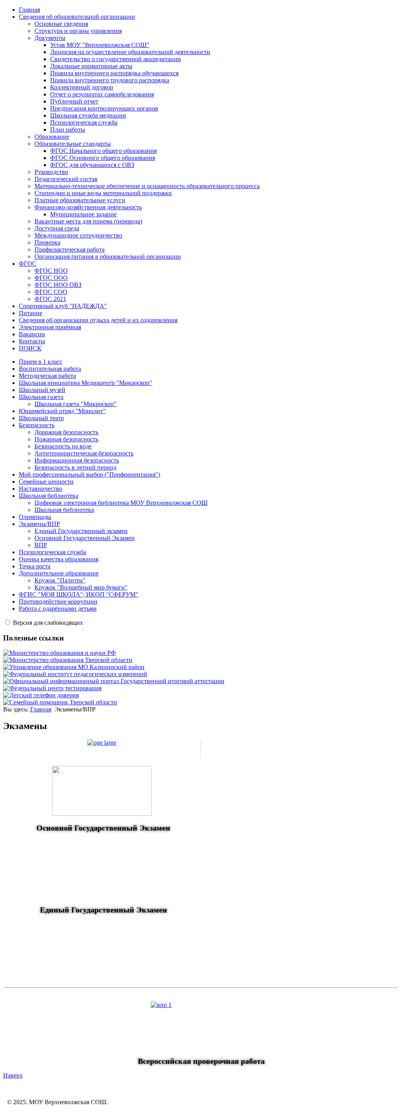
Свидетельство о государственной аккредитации (115, 59)
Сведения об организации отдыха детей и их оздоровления (98, 320)
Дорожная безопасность (66, 432)
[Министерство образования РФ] (59, 652)
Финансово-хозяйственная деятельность (88, 207)
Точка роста (35, 566)
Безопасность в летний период (75, 467)
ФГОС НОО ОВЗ (57, 284)
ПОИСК (30, 348)
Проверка (47, 242)
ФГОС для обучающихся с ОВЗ (92, 164)
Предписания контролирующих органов (104, 108)
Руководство (51, 172)
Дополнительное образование (59, 573)
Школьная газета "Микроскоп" (75, 404)
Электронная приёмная (50, 327)
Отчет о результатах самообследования (102, 94)
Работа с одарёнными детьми (58, 608)
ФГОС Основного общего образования (102, 157)
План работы (67, 129)
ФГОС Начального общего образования (103, 150)
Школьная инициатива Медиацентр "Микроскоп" (85, 382)
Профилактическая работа (69, 249)
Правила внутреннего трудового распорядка (109, 80)
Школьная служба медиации (88, 115)
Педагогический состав (66, 179)
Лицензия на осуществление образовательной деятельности (130, 52)
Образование (51, 136)
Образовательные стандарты (72, 143)
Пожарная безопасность (66, 439)
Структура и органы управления (78, 30)
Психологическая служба (83, 122)
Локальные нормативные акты (91, 66)
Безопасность (36, 425)
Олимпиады (35, 516)
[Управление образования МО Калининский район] (74, 667)
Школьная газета (41, 397)
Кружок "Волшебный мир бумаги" (81, 587)
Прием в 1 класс (40, 361)
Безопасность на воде (63, 446)
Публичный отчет (74, 101)
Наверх (13, 1075)
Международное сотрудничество (78, 235)
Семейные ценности (46, 481)
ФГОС (27, 263)
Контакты (32, 341)
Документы (49, 37)
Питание (30, 313)
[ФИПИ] (75, 674)
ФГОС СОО (50, 291)
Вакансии (32, 334)
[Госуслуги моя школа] (60, 702)
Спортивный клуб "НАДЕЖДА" (63, 306)
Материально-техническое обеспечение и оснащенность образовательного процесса (147, 186)
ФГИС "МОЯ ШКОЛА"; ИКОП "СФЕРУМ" (78, 594)
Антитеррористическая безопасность (84, 453)
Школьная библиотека (48, 495)
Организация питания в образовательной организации (107, 256)
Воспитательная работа (50, 368)
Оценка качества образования (58, 559)
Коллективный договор (81, 87)
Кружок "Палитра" (59, 580)
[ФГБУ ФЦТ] (52, 688)
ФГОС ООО (51, 277)
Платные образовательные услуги (79, 200)
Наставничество (40, 488)
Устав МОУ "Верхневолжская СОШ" (99, 45)
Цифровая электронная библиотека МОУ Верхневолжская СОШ (121, 502)
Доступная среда (56, 228)
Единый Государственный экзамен (81, 531)
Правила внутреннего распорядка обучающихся (114, 73)
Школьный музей (42, 389)
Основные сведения (61, 23)
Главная (29, 9)
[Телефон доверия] (41, 695)
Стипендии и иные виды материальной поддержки (103, 193)
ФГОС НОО (51, 270)
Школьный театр (41, 418)
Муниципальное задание (83, 214)
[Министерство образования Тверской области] (67, 660)
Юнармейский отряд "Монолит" (62, 411)
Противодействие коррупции (58, 601)
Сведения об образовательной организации (77, 16)
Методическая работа (47, 375)
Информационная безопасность (76, 460)
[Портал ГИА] (113, 681)
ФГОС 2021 (50, 299)
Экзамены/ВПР (39, 524)
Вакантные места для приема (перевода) (88, 221)
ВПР (40, 545)
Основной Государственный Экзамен (84, 538)
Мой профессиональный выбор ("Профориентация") (89, 474)
